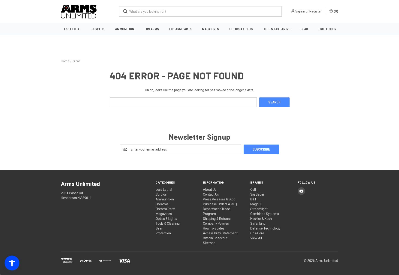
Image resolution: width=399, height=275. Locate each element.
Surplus (98, 29)
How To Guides (213, 228)
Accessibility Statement (220, 233)
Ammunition (124, 29)
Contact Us (211, 194)
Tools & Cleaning (276, 29)
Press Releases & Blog (219, 199)
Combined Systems (264, 214)
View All (256, 238)
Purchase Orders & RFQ (220, 204)
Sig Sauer (257, 194)
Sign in (300, 11)
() (335, 11)
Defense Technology (265, 228)
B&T (253, 199)
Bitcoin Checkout (215, 238)
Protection (327, 29)
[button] (12, 263)
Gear (304, 29)
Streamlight (259, 209)
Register (315, 11)
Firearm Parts (180, 29)
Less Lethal (72, 29)
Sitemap (209, 243)
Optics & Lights (241, 29)
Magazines (210, 29)
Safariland (258, 223)
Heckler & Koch (261, 219)
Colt (253, 189)
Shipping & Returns (217, 219)
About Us (209, 189)
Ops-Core (257, 233)
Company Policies (216, 223)
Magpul (255, 204)
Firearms (152, 29)
